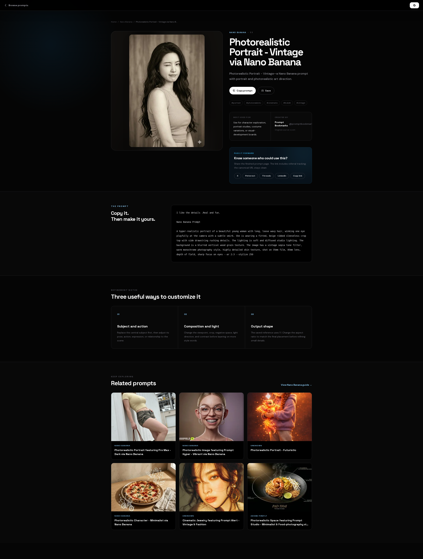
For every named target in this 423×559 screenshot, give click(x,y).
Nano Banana (126, 22)
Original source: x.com (285, 130)
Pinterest (250, 175)
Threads (266, 175)
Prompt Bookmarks (294, 124)
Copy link (297, 175)
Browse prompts (18, 5)
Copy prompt (244, 90)
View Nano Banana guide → (296, 384)
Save (268, 90)
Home (113, 22)
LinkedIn (282, 175)
